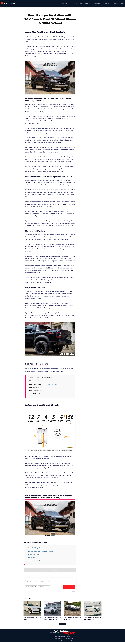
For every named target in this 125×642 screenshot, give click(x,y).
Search (69, 587)
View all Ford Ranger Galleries (36, 548)
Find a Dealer (31, 557)
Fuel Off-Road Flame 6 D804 (49, 384)
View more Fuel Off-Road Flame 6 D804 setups (40, 551)
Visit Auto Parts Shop (33, 554)
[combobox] (31, 581)
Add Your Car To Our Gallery (50, 570)
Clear (73, 591)
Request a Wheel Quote (34, 561)
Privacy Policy (72, 640)
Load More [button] (62, 624)
